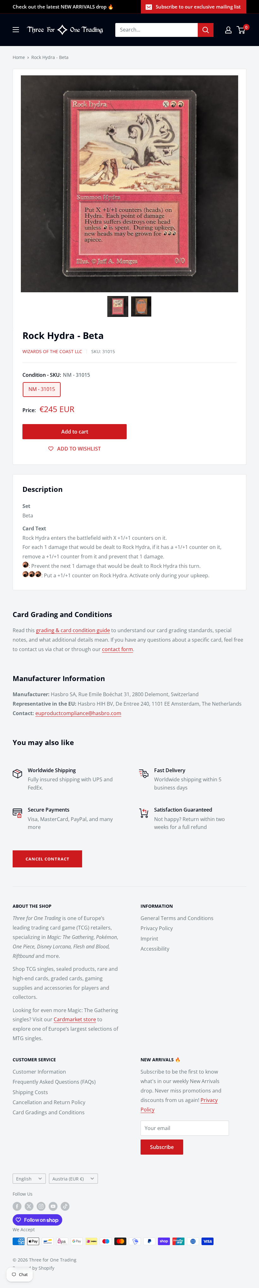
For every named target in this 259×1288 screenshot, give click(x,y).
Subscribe (162, 1147)
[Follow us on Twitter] (29, 1206)
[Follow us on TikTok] (65, 1206)
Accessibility (155, 948)
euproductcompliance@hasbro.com (78, 713)
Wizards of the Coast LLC (52, 351)
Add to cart (74, 431)
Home (19, 57)
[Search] (206, 30)
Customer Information (39, 1071)
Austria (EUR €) (68, 1179)
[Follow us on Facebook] (17, 1206)
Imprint (149, 938)
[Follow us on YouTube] (53, 1206)
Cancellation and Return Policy (49, 1102)
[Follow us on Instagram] (41, 1206)
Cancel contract (47, 859)
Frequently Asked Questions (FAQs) (54, 1081)
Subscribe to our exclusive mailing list (198, 6)
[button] (117, 306)
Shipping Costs (30, 1092)
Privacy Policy (157, 928)
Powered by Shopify (33, 1268)
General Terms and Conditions (177, 918)
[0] (241, 30)
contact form (117, 649)
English (24, 1179)
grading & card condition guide (73, 630)
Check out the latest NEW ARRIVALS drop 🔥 (63, 6)
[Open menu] (16, 29)
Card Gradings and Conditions (49, 1112)
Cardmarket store (75, 1019)
